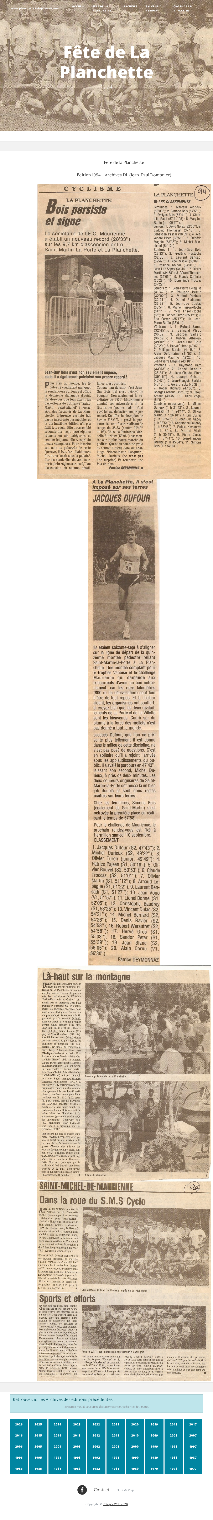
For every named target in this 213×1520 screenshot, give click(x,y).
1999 (154, 1446)
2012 (96, 1435)
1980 (135, 1469)
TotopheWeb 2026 (115, 1504)
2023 (77, 1424)
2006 (19, 1446)
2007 (193, 1435)
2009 (154, 1435)
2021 (115, 1424)
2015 (38, 1435)
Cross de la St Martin (182, 8)
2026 (19, 1424)
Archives (130, 6)
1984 (57, 1469)
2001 (115, 1446)
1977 (193, 1469)
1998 (173, 1446)
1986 (19, 1469)
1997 (193, 1446)
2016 (19, 1435)
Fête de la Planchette (102, 8)
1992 (96, 1457)
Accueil (78, 6)
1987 (193, 1457)
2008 (173, 1435)
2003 (77, 1446)
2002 (96, 1446)
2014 (57, 1435)
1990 (135, 1457)
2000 (135, 1446)
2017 (193, 1424)
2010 (135, 1435)
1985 (38, 1469)
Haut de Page (125, 1490)
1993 (77, 1457)
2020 (135, 1424)
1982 (96, 1469)
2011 (115, 1435)
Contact (101, 1489)
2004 (57, 1446)
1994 (57, 1457)
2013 (77, 1435)
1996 (19, 1457)
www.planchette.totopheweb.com (35, 8)
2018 (173, 1424)
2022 (96, 1424)
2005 (38, 1446)
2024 (57, 1424)
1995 (38, 1457)
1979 (154, 1469)
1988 (173, 1457)
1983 (77, 1469)
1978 (173, 1469)
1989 (154, 1457)
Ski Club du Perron (155, 8)
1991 (115, 1457)
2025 (38, 1424)
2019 (154, 1424)
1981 (115, 1469)
